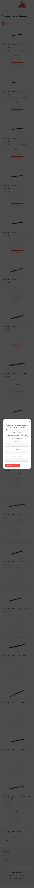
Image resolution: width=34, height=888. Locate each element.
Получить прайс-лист (12, 465)
